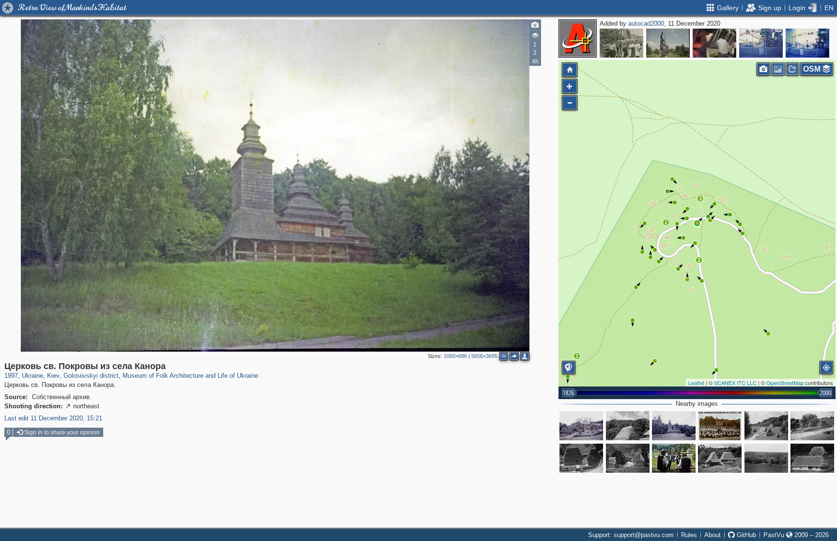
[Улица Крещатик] (621, 43)
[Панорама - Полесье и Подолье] (766, 458)
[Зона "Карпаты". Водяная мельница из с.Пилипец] (628, 425)
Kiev (53, 375)
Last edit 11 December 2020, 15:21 (53, 418)
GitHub (745, 535)
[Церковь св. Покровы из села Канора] (697, 223)
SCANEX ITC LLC (735, 382)
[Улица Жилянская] (761, 43)
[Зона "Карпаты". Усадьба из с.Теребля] (581, 458)
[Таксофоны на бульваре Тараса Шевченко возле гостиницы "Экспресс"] (714, 43)
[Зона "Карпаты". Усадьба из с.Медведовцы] (812, 425)
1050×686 (455, 356)
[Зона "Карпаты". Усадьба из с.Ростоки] (720, 458)
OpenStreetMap (785, 382)
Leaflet (696, 382)
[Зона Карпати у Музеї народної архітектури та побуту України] (581, 425)
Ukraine (32, 375)
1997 (11, 375)
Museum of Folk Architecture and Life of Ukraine (190, 375)
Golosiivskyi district (91, 375)
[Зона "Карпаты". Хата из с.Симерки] (812, 458)
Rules (689, 535)
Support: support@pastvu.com (631, 535)
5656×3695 (484, 356)
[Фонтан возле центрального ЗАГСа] (668, 43)
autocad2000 (646, 23)
